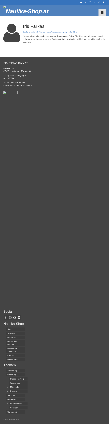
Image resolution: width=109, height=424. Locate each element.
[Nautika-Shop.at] (54, 10)
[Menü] (102, 12)
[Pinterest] (19, 317)
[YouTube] (15, 317)
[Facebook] (6, 317)
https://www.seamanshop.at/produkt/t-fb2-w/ (62, 32)
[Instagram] (10, 317)
